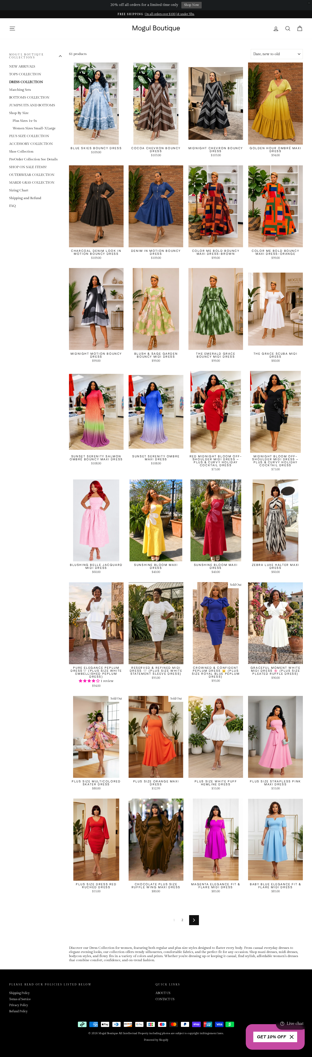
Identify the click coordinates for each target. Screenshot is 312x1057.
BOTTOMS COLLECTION (29, 97)
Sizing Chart (18, 190)
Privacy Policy (18, 1005)
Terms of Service (20, 999)
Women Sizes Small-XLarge (34, 128)
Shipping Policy (19, 993)
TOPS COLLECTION (25, 74)
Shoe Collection (21, 152)
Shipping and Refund (25, 198)
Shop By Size (19, 113)
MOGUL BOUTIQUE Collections (26, 56)
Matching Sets (20, 90)
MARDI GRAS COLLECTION (31, 183)
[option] (156, 14)
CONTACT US (165, 999)
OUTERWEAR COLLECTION (31, 175)
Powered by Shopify (156, 1039)
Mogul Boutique (156, 28)
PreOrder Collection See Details (33, 159)
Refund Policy (18, 1011)
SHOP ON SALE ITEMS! (28, 167)
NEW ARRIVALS (22, 66)
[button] (89, 681)
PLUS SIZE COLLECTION (29, 136)
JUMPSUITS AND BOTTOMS (32, 105)
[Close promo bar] (309, 3)
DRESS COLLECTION (26, 82)
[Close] (291, 1037)
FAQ (12, 206)
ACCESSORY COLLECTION (31, 144)
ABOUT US (163, 993)
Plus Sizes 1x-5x (25, 121)
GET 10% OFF (271, 1036)
